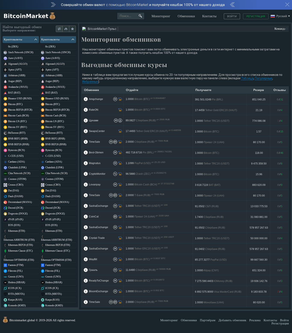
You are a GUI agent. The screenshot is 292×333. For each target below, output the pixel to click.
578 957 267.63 (259, 227)
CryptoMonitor (97, 173)
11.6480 (150, 270)
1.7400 (209, 217)
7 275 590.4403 (213, 281)
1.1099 (146, 163)
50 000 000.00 (259, 238)
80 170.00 (259, 142)
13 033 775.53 (259, 206)
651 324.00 (258, 270)
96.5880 (148, 174)
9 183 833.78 (259, 291)
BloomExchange (98, 291)
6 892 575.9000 (218, 291)
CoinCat (94, 216)
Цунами (93, 120)
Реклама (255, 320)
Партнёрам (207, 320)
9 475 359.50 (259, 163)
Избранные (90, 81)
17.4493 (156, 131)
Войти (232, 16)
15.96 (259, 174)
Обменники (186, 16)
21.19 (259, 110)
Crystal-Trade (97, 237)
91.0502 (207, 206)
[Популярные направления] (65, 29)
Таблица (247, 78)
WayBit (93, 259)
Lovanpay (94, 184)
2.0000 (148, 142)
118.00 (259, 152)
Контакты (209, 16)
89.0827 (149, 120)
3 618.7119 (207, 184)
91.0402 (210, 249)
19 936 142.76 (259, 281)
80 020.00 (259, 302)
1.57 (258, 131)
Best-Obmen (96, 152)
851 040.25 (258, 99)
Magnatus (94, 163)
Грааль (93, 269)
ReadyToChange (99, 280)
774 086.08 (258, 120)
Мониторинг (161, 16)
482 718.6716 (151, 152)
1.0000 (146, 99)
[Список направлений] (59, 29)
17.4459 (216, 110)
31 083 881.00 (259, 217)
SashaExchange (98, 205)
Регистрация (255, 16)
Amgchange (96, 99)
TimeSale (94, 141)
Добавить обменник (232, 320)
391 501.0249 (209, 99)
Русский (281, 16)
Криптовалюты (13, 39)
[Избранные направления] (72, 29)
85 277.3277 (211, 259)
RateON (93, 109)
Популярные (263, 78)
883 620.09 (258, 184)
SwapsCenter (97, 131)
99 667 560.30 (259, 259)
